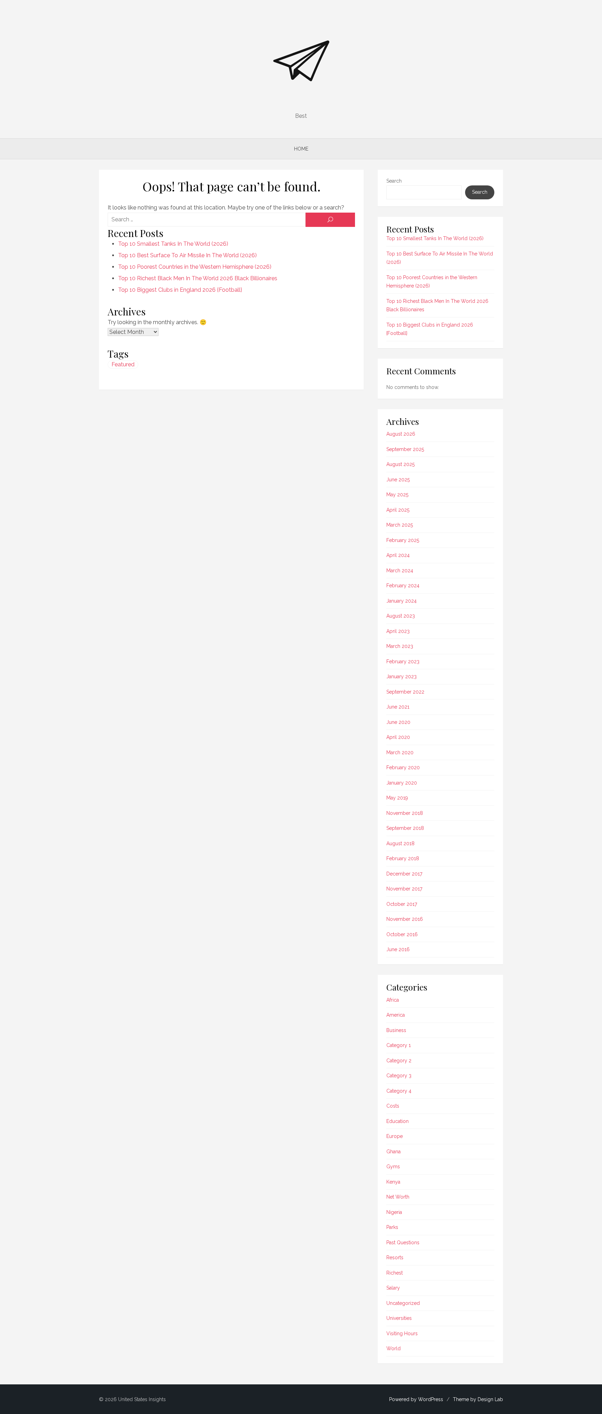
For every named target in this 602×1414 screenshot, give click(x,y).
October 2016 (402, 934)
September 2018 (405, 828)
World (393, 1348)
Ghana (393, 1151)
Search (394, 181)
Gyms (393, 1166)
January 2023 (401, 676)
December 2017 (404, 874)
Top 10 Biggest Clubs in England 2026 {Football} (180, 289)
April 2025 (397, 510)
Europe (394, 1136)
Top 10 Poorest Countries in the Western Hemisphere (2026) (194, 266)
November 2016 (404, 919)
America (395, 1015)
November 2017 (404, 889)
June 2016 (398, 949)
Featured (122, 364)
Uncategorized (403, 1303)
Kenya (393, 1182)
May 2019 (397, 798)
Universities (399, 1318)
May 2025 (397, 494)
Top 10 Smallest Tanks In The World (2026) (173, 243)
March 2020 (400, 752)
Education (397, 1121)
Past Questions (402, 1242)
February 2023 (402, 661)
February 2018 (402, 858)
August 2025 (400, 464)
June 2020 (398, 722)
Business (396, 1030)
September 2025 (405, 449)
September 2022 (405, 692)
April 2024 (398, 555)
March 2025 (399, 525)
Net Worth (397, 1197)
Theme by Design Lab (478, 1399)
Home (301, 149)
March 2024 (399, 570)
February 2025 (402, 540)
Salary (393, 1288)
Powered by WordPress (416, 1399)
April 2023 (398, 631)
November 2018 (404, 813)
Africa (392, 1000)
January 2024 (401, 601)
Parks (392, 1227)
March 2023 (399, 646)
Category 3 (398, 1075)
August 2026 (400, 434)
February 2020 (403, 767)
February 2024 (402, 585)
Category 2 (398, 1060)
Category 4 (398, 1091)
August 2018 (400, 843)
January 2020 (401, 783)
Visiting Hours (402, 1333)
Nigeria (394, 1212)
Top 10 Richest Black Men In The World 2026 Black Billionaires (197, 278)
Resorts (394, 1257)
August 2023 (400, 616)
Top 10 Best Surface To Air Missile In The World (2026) (187, 255)
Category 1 (398, 1045)
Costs (392, 1106)
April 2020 (398, 737)
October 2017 (401, 904)
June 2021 (397, 707)
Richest (394, 1273)
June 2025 (398, 479)
